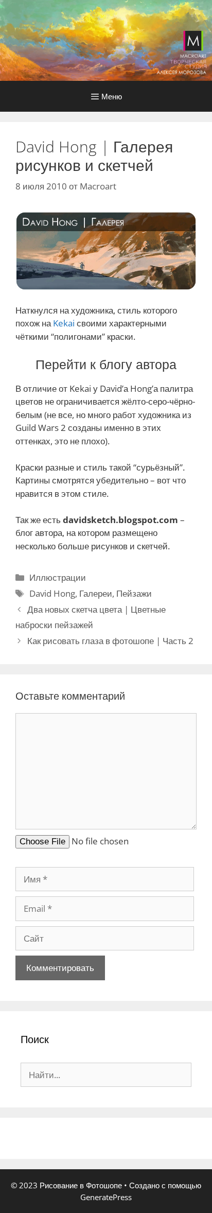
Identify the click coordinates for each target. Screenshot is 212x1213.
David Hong (52, 593)
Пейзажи (134, 593)
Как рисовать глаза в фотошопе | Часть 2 (110, 641)
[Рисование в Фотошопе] (106, 39)
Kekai (64, 323)
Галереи (95, 593)
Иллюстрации (57, 577)
